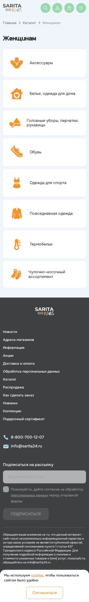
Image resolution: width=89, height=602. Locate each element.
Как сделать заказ (18, 395)
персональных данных (29, 495)
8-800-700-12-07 (27, 437)
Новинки (10, 403)
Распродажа (13, 387)
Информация (13, 347)
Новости (10, 331)
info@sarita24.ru (26, 446)
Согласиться (44, 592)
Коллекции (12, 411)
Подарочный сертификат (24, 419)
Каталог (29, 23)
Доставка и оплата (19, 363)
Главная (9, 23)
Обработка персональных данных (31, 371)
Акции (8, 355)
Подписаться (26, 514)
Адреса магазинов (18, 339)
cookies (37, 575)
